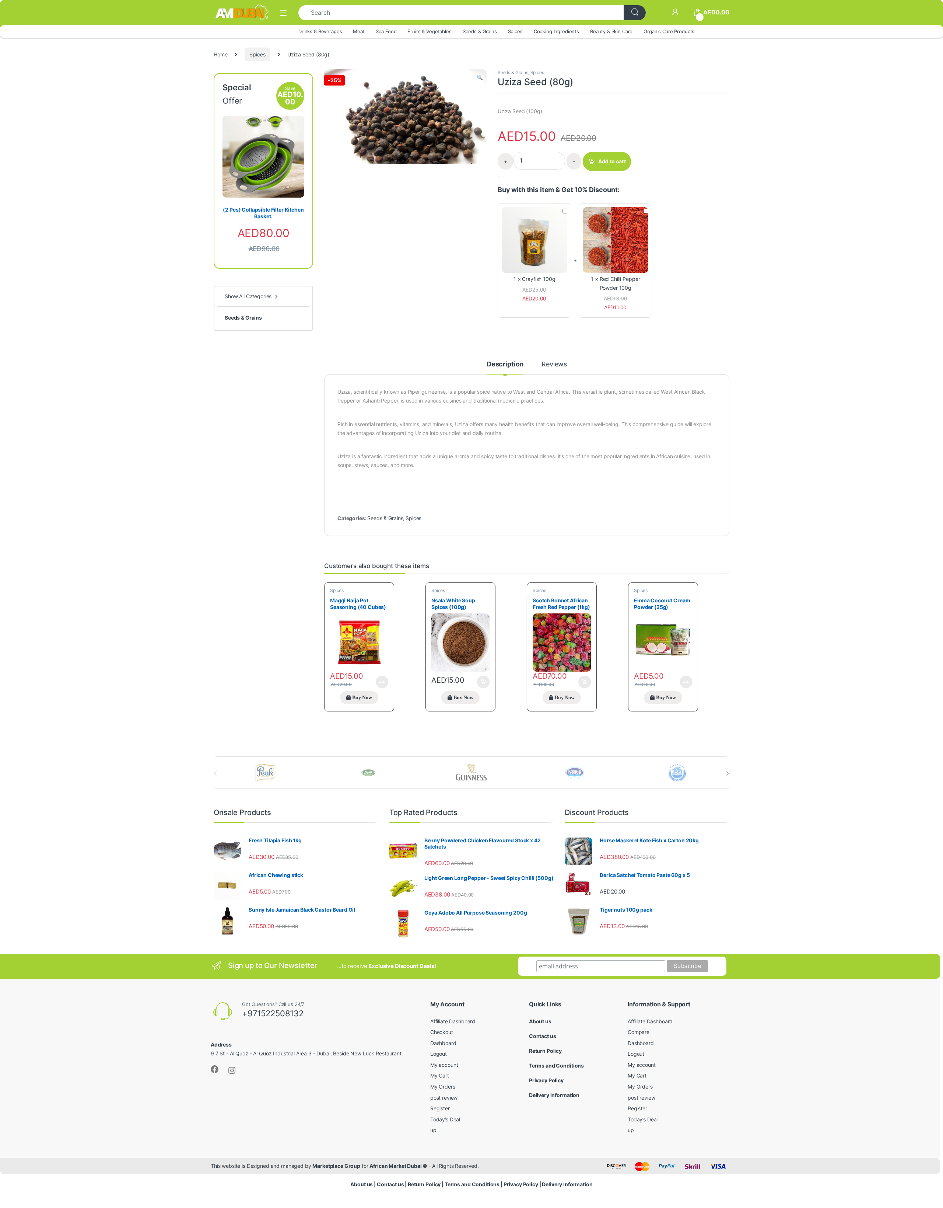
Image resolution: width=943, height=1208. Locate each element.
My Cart (439, 1075)
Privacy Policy (546, 1080)
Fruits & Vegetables (429, 31)
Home (220, 54)
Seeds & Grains (480, 31)
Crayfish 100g (538, 279)
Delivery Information (554, 1095)
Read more (382, 682)
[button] (480, 77)
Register (440, 1108)
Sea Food (386, 31)
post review (444, 1097)
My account (444, 1065)
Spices (515, 31)
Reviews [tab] (554, 364)
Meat (358, 31)
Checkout (441, 1032)
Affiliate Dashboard (452, 1021)
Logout (438, 1054)
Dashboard (443, 1043)
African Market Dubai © (398, 1166)
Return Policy (545, 1051)
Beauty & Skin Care (611, 31)
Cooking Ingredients (556, 31)
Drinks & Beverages (320, 31)
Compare (638, 1032)
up (433, 1130)
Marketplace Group (336, 1166)
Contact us (542, 1036)
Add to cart (612, 161)
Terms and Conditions (556, 1065)
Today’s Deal (445, 1119)
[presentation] (727, 773)
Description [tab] (505, 364)
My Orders (442, 1086)
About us (540, 1021)
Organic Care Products (669, 31)
